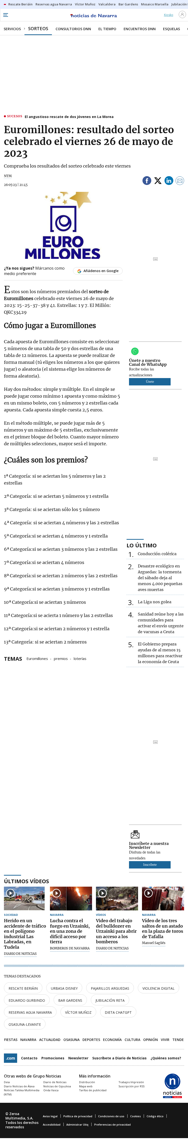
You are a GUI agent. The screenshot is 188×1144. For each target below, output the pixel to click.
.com (10, 1058)
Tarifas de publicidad (92, 1090)
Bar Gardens (70, 1000)
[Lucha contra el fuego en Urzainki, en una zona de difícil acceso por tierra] (71, 898)
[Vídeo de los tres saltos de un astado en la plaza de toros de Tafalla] (163, 898)
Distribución (87, 1082)
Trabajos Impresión (131, 1082)
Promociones (52, 1058)
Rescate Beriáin (23, 988)
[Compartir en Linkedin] (168, 181)
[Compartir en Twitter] (157, 181)
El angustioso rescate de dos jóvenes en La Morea (69, 116)
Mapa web (86, 1086)
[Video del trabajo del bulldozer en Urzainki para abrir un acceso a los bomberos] (117, 898)
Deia (7, 1082)
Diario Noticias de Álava (19, 1086)
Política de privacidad (77, 1116)
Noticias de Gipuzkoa (57, 1086)
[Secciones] (5, 15)
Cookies (135, 1116)
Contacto (29, 1058)
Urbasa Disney (64, 988)
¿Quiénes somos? (166, 1058)
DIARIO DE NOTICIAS (20, 954)
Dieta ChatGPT (118, 1012)
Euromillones (37, 658)
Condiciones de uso (111, 1116)
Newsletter (78, 1058)
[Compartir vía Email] (180, 181)
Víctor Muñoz (78, 1012)
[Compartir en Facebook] (146, 181)
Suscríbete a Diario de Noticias (119, 1058)
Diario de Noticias (54, 1082)
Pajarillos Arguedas (110, 988)
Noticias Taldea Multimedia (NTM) (21, 1092)
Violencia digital (158, 988)
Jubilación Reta (110, 1000)
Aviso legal (50, 1116)
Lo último (142, 545)
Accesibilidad (51, 1124)
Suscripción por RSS (131, 1086)
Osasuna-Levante (25, 1024)
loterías (80, 658)
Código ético (155, 1116)
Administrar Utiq (77, 1124)
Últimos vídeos (26, 881)
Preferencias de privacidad (112, 1124)
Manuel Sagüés (153, 943)
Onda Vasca (51, 1090)
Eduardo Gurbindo (27, 1000)
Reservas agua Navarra (30, 1012)
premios (61, 658)
